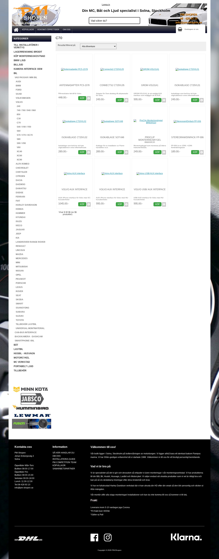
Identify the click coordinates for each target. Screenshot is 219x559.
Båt (98, 476)
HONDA (18, 209)
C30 (17, 118)
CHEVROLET (21, 168)
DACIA (18, 180)
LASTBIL (18, 349)
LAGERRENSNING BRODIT (28, 52)
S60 (17, 131)
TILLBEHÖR (20, 370)
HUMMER (19, 213)
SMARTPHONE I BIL (24, 340)
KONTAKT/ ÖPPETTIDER (48, 29)
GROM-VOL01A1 (149, 85)
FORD (18, 90)
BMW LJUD (19, 60)
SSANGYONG (21, 308)
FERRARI (19, 197)
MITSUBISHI (21, 266)
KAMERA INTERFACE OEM (28, 69)
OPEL (17, 275)
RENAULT (19, 246)
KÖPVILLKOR (28, 29)
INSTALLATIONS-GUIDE (64, 459)
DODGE (18, 192)
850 (17, 114)
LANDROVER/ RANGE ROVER (29, 242)
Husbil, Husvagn (111, 476)
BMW (17, 85)
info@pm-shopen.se (189, 22)
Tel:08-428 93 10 (22, 484)
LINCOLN (19, 250)
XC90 (18, 160)
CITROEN (19, 176)
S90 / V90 (20, 143)
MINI (17, 262)
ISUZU (18, 221)
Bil (102, 476)
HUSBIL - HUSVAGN (24, 353)
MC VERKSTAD (22, 362)
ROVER (18, 291)
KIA (16, 238)
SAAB (18, 94)
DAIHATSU (20, 188)
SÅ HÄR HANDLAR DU (63, 453)
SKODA (18, 299)
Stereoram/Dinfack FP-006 (187, 137)
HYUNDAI (19, 217)
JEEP (17, 234)
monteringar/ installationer (127, 495)
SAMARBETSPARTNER (64, 468)
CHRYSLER (20, 172)
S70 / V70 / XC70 (23, 135)
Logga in (106, 4)
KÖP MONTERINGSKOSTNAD (29, 56)
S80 (17, 139)
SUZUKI (18, 316)
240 (17, 106)
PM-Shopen (116, 550)
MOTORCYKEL (21, 357)
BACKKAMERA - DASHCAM (28, 336)
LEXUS (18, 287)
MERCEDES (21, 258)
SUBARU (19, 312)
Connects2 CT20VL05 (112, 85)
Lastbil (123, 476)
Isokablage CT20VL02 (74, 137)
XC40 (18, 151)
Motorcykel (136, 476)
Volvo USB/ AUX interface (150, 189)
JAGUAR (19, 229)
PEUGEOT (20, 279)
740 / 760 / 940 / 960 (25, 110)
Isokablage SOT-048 (112, 137)
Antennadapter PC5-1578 (74, 85)
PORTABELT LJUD (23, 366)
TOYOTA (19, 320)
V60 (17, 147)
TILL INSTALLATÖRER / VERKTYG (26, 46)
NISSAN (19, 271)
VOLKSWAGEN (22, 98)
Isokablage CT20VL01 (187, 85)
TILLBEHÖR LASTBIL (25, 324)
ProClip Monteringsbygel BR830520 (149, 140)
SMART (18, 303)
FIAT (17, 201)
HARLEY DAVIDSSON (25, 205)
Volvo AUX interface (74, 189)
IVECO (18, 225)
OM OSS (66, 29)
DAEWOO (19, 184)
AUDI (17, 81)
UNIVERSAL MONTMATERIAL (29, 328)
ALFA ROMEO (21, 164)
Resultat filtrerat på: (67, 45)
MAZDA (18, 254)
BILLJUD (18, 64)
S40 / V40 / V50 (22, 127)
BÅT (16, 345)
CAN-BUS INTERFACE (25, 332)
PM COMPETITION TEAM (64, 462)
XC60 (18, 155)
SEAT (17, 295)
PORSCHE (20, 283)
